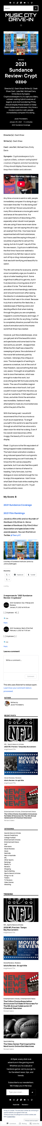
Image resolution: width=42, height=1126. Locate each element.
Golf (5, 844)
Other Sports (8, 860)
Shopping (7, 869)
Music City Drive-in (21, 17)
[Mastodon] (21, 3)
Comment (30, 676)
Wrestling (7, 884)
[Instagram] (14, 3)
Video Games (9, 882)
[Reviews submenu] (28, 1104)
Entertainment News (28, 811)
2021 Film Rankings (14, 513)
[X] (28, 3)
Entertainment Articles (12, 811)
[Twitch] (32, 3)
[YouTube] (25, 3)
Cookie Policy (11, 1117)
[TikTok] (17, 3)
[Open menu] (21, 25)
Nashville (7, 853)
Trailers (6, 878)
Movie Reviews (9, 778)
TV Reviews (8, 880)
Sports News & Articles (16, 744)
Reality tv (7, 864)
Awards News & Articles (12, 833)
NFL (5, 744)
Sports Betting (9, 871)
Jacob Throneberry (21, 119)
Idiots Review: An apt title (14, 780)
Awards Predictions (11, 835)
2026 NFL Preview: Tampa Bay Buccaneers (20, 747)
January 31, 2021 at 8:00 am (20, 607)
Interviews (8, 846)
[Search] (35, 8)
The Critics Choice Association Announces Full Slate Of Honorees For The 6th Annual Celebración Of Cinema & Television (20, 816)
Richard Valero (9, 820)
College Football (10, 837)
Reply (6, 623)
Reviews (21, 60)
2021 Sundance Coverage (21, 125)
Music (6, 851)
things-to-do (8, 875)
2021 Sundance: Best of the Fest (21, 628)
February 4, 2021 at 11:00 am (20, 630)
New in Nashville (10, 855)
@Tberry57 (15, 535)
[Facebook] (10, 3)
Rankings (7, 862)
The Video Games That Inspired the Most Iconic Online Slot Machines (19, 1045)
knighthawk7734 (10, 749)
